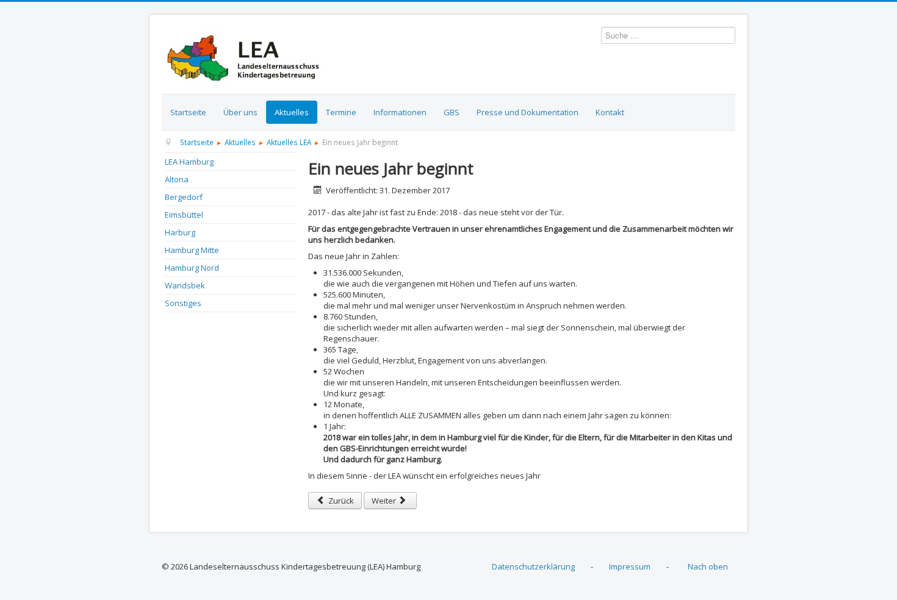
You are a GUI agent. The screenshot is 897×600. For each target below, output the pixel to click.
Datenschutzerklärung (533, 566)
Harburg (180, 232)
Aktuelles (292, 112)
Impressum (629, 566)
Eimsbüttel (184, 214)
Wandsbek (185, 285)
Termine (341, 112)
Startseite (188, 112)
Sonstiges (183, 303)
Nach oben (708, 566)
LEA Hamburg (189, 161)
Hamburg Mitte (192, 250)
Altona (177, 179)
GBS (451, 112)
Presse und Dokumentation (527, 112)
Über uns (240, 112)
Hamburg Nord (192, 267)
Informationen (400, 112)
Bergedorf (184, 196)
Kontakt (610, 112)
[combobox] (668, 35)
